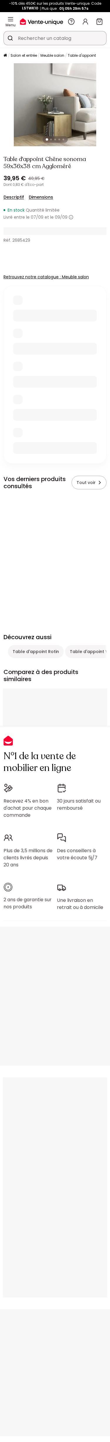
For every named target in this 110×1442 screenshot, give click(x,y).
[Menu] (10, 19)
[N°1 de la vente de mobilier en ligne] (41, 21)
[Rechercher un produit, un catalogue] (10, 38)
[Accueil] (5, 55)
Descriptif (14, 197)
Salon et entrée (24, 55)
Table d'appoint (82, 55)
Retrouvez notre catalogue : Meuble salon (46, 277)
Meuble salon (52, 55)
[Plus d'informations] (71, 217)
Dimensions (41, 197)
